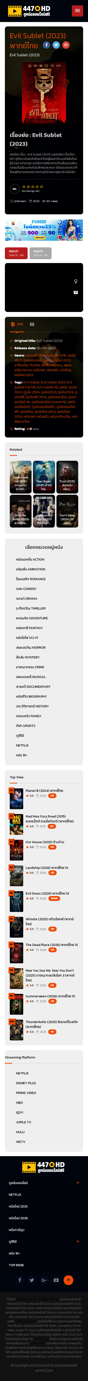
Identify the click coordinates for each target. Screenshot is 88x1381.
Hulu (20, 1132)
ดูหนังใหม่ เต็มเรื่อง (63, 154)
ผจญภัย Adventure (32, 618)
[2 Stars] (28, 187)
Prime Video (26, 1092)
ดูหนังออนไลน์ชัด (43, 406)
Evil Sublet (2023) (39, 154)
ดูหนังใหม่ (26, 411)
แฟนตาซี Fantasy (29, 628)
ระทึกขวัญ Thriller (27, 365)
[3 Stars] (33, 187)
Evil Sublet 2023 (53, 382)
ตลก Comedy (26, 588)
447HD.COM (41, 1339)
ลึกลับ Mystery (52, 365)
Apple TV (23, 1122)
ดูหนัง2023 (48, 392)
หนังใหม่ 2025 (18, 1206)
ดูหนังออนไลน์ (32, 360)
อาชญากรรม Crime (30, 667)
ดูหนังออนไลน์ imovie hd (49, 401)
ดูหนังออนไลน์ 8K (26, 1299)
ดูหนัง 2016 (58, 355)
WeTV (20, 1141)
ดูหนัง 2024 (31, 392)
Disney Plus (26, 1083)
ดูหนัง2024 (66, 392)
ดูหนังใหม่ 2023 (44, 411)
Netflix (22, 1073)
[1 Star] (24, 187)
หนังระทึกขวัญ (60, 416)
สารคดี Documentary (33, 686)
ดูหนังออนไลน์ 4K (48, 1299)
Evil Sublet (31, 382)
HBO (19, 1102)
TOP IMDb (16, 1265)
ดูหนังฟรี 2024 (36, 397)
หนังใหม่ (65, 370)
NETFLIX (22, 745)
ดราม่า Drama (26, 598)
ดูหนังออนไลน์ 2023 (57, 360)
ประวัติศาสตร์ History (32, 706)
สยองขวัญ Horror (31, 647)
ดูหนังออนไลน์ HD (26, 1321)
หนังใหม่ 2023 (23, 375)
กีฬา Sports (25, 725)
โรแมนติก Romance (31, 579)
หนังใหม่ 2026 (18, 1218)
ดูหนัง (63, 387)
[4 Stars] (37, 187)
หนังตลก (39, 370)
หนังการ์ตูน (16, 1229)
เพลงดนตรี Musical (31, 676)
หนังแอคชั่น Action (30, 559)
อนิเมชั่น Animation (30, 569)
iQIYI (19, 1112)
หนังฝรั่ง (53, 370)
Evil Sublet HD (47, 387)
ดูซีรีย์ (20, 735)
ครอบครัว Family (37, 355)
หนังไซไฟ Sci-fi (27, 637)
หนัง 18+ (21, 755)
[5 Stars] (42, 187)
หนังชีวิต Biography (31, 696)
